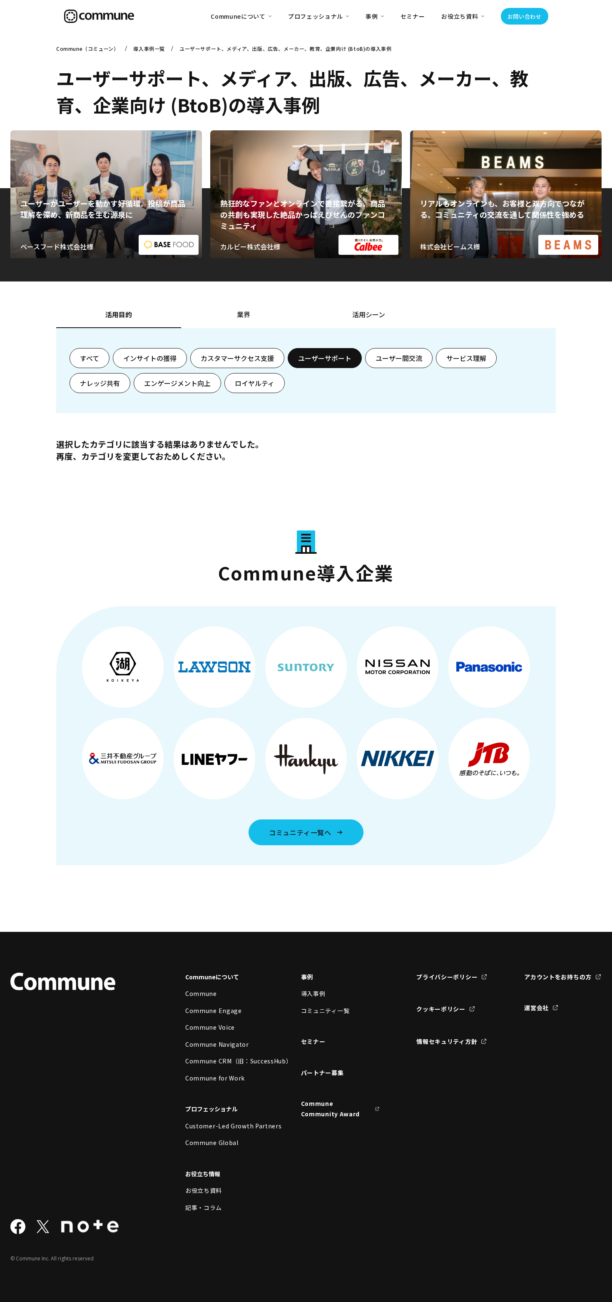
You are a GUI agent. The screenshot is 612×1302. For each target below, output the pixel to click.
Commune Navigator (217, 1044)
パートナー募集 (322, 1072)
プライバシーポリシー (447, 977)
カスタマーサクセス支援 (237, 358)
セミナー (413, 16)
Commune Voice (210, 1027)
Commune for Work (215, 1078)
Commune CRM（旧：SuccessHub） (224, 1061)
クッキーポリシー (440, 1009)
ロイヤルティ (254, 383)
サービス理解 (466, 358)
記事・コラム (203, 1207)
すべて (89, 358)
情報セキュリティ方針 (446, 1041)
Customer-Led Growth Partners (224, 1126)
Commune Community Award (330, 1108)
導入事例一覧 (149, 48)
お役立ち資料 (203, 1190)
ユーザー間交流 (399, 358)
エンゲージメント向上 (177, 383)
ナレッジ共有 (100, 383)
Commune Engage (213, 1010)
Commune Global (212, 1142)
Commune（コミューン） (87, 48)
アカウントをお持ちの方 (558, 977)
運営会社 (536, 1007)
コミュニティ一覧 (325, 1010)
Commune (201, 993)
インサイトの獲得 (150, 358)
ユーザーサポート (324, 358)
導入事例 (313, 993)
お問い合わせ (525, 16)
